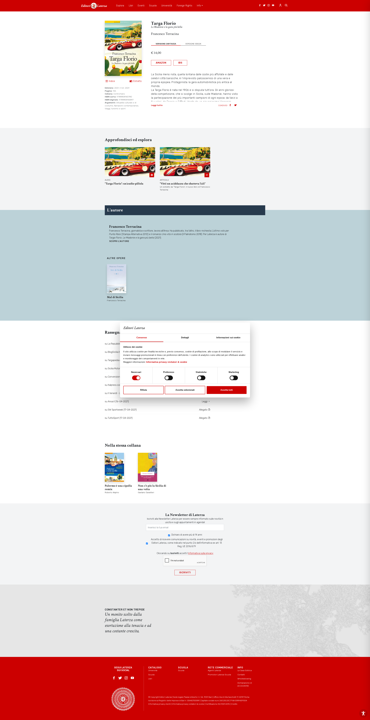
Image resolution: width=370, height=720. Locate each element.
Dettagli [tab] (185, 337)
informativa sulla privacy (200, 553)
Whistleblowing (244, 678)
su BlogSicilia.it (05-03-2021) (119, 352)
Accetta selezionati (185, 390)
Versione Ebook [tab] (193, 44)
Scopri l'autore (119, 241)
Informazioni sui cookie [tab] (228, 337)
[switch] (169, 378)
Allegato (203, 409)
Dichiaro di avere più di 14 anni (186, 534)
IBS (180, 62)
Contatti (241, 674)
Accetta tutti (226, 390)
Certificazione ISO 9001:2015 (218, 704)
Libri (150, 678)
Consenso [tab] (141, 337)
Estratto (137, 81)
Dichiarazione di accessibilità (244, 684)
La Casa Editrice (244, 670)
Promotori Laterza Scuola (219, 674)
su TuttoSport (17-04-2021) (119, 418)
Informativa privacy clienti (159, 704)
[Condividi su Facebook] (231, 105)
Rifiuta (143, 390)
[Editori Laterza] (94, 5)
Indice (112, 81)
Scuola (151, 674)
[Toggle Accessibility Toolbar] (363, 713)
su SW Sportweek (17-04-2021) (121, 409)
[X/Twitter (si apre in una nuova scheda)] (264, 5)
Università (152, 670)
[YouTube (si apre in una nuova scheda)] (273, 5)
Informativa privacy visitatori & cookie (166, 362)
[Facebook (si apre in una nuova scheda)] (260, 5)
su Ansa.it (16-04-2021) (117, 401)
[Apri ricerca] (286, 5)
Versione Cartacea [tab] (166, 44)
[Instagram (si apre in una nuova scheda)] (268, 5)
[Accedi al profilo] (280, 5)
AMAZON (161, 62)
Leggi (205, 401)
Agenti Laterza (214, 670)
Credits (234, 704)
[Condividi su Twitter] (236, 105)
